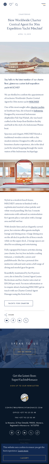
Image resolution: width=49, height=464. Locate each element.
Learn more (23, 451)
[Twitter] (31, 432)
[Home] (5, 4)
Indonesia (38, 111)
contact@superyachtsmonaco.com (23, 407)
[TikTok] (37, 432)
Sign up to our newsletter (24, 386)
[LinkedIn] (24, 432)
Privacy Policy (24, 443)
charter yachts (37, 107)
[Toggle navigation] (43, 4)
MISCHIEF (34, 102)
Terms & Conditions (24, 440)
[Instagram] (12, 432)
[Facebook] (18, 432)
